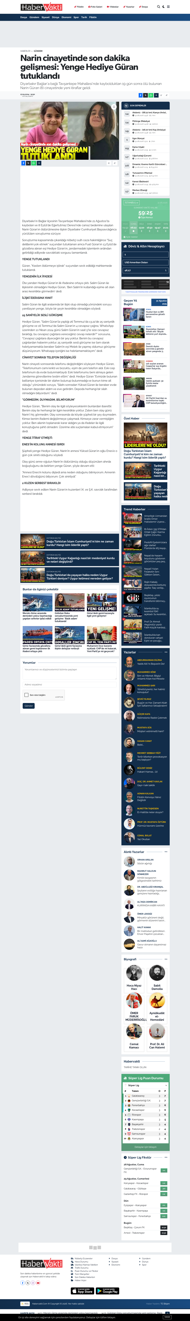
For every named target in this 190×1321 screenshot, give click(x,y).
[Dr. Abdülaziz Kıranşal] (129, 890)
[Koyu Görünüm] (163, 7)
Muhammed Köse (146, 672)
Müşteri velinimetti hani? (150, 731)
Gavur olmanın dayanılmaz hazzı (151, 946)
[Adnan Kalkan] (129, 796)
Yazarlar (130, 7)
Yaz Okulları (143, 839)
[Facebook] (22, 1283)
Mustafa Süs (144, 727)
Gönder (29, 705)
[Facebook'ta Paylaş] (141, 95)
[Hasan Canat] (129, 742)
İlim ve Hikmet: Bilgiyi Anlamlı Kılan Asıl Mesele (150, 677)
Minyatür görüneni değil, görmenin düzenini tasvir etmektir (150, 919)
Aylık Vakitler (132, 237)
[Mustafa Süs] (129, 729)
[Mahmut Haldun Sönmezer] (129, 875)
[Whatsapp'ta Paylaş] (150, 95)
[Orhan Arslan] (129, 861)
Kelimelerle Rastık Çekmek (152, 717)
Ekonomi (66, 17)
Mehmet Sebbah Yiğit (149, 753)
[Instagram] (33, 1283)
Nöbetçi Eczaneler (83, 1258)
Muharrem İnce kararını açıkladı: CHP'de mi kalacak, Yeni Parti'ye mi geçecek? (102, 649)
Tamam (167, 1317)
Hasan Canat (144, 741)
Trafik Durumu (81, 1268)
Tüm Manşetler (82, 1274)
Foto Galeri (96, 7)
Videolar (114, 7)
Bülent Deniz (144, 768)
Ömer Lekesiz (144, 914)
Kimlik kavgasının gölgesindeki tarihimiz (149, 879)
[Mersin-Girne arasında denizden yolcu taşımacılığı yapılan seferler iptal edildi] (37, 602)
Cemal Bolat (144, 835)
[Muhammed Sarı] (129, 688)
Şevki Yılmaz (144, 699)
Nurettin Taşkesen (148, 808)
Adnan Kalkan (145, 793)
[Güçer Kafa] (129, 715)
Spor (76, 17)
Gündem (34, 17)
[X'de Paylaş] (145, 95)
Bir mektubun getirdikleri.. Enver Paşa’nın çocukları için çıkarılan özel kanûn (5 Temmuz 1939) (151, 933)
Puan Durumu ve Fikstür (86, 1271)
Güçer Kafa (143, 714)
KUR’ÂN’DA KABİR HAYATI (151, 905)
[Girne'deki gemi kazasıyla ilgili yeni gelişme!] (102, 602)
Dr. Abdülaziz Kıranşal (150, 887)
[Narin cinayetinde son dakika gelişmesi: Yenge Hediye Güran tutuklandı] (69, 131)
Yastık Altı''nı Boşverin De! (151, 663)
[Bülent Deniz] (129, 769)
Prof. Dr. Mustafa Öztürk (151, 822)
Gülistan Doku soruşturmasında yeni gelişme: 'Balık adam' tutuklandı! (66, 617)
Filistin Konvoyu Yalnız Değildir (149, 799)
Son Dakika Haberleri (85, 1277)
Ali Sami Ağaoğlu (147, 941)
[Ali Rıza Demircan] (129, 903)
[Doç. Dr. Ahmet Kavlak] (129, 783)
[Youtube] (38, 1283)
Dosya (145, 7)
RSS (26, 1303)
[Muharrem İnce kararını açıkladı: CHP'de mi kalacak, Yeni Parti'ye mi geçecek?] (102, 634)
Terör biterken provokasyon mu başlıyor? (152, 758)
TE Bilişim (165, 1303)
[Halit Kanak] (129, 930)
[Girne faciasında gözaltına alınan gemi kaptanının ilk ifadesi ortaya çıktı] (37, 634)
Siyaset (46, 17)
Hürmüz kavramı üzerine (150, 825)
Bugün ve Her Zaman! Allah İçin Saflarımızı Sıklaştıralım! (152, 704)
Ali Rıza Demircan (147, 902)
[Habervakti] (41, 7)
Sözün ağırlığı (144, 863)
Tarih (84, 17)
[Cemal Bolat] (129, 837)
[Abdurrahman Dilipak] (129, 661)
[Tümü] (166, 652)
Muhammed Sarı (146, 685)
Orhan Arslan (145, 860)
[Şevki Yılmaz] (129, 702)
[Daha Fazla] (156, 95)
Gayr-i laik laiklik (146, 785)
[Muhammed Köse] (129, 675)
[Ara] (158, 7)
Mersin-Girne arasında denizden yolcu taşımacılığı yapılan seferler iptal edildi (37, 616)
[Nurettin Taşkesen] (129, 810)
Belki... (140, 744)
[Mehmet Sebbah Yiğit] (129, 756)
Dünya (55, 17)
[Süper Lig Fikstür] (166, 1157)
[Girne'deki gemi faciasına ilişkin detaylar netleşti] (70, 634)
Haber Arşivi (80, 1280)
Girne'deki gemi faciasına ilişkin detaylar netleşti (68, 647)
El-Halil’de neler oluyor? (150, 812)
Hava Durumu (81, 1261)
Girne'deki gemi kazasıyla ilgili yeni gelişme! (100, 614)
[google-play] (107, 1290)
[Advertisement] (72, 187)
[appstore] (82, 1290)
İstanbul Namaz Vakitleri (86, 1265)
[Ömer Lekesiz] (129, 917)
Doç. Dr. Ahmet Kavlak (149, 781)
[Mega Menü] (168, 6)
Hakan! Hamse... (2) (147, 771)
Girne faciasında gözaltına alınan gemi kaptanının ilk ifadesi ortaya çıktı (36, 649)
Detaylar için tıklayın (145, 1147)
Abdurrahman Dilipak (149, 660)
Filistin (80, 7)
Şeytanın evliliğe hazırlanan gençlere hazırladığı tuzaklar (152, 892)
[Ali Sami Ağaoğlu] (129, 944)
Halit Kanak (144, 927)
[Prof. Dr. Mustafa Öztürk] (129, 823)
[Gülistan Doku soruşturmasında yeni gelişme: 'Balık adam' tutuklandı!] (70, 602)
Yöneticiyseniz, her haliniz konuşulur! (151, 691)
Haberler (25, 51)
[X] (27, 1283)
